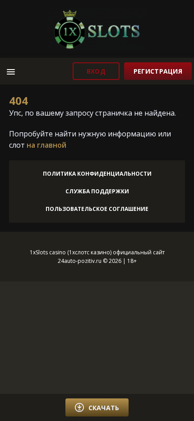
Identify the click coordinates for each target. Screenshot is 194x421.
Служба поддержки (97, 191)
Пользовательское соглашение (97, 209)
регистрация (158, 71)
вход (96, 71)
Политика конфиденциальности (97, 174)
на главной (46, 145)
